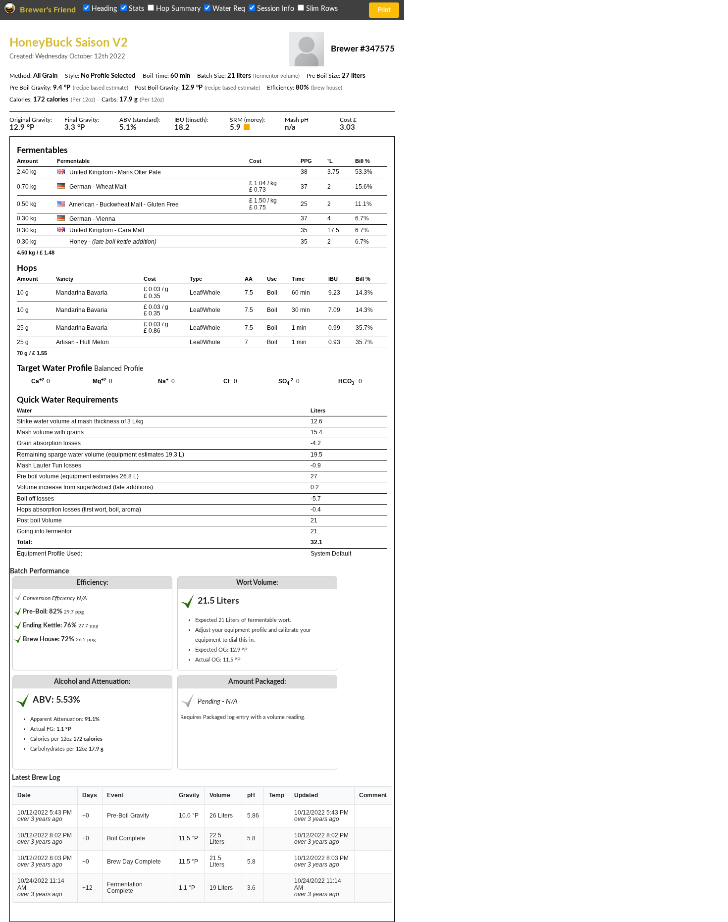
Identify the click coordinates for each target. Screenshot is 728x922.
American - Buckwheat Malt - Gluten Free (124, 204)
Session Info (275, 8)
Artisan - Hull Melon (82, 342)
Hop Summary (178, 8)
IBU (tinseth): (191, 120)
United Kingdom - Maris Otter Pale (115, 172)
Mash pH (297, 120)
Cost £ (348, 120)
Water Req (228, 8)
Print (384, 10)
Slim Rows (321, 8)
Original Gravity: (30, 120)
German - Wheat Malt (97, 186)
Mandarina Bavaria (81, 292)
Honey (78, 241)
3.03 (347, 127)
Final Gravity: (81, 120)
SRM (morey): (247, 120)
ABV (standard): (139, 120)
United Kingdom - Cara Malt (106, 230)
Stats (136, 8)
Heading (104, 8)
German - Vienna (92, 218)
